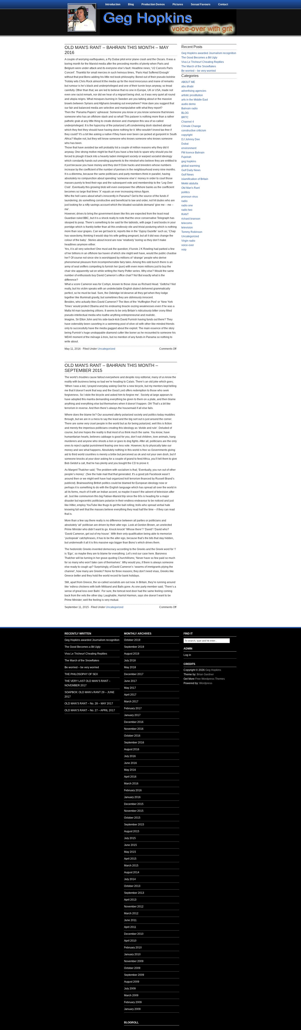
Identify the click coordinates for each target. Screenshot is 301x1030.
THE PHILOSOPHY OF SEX (81, 674)
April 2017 (130, 694)
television (187, 227)
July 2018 (130, 660)
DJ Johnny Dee (190, 139)
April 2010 (130, 940)
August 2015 (131, 831)
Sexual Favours (200, 4)
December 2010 (133, 933)
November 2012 (133, 906)
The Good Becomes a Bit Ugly (199, 57)
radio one (187, 205)
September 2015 (134, 824)
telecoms (186, 223)
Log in (187, 655)
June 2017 (130, 681)
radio (184, 201)
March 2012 (131, 913)
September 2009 (134, 974)
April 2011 (130, 927)
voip (183, 249)
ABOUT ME (188, 82)
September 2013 (134, 892)
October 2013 (132, 886)
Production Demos (153, 4)
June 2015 (130, 845)
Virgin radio (188, 240)
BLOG (185, 112)
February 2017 (133, 708)
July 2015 (130, 838)
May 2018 (130, 667)
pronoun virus (189, 196)
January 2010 (132, 954)
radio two (186, 209)
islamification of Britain (194, 179)
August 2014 (131, 872)
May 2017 (130, 687)
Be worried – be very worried (198, 70)
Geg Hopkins (213, 670)
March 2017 (131, 701)
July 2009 (130, 988)
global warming (190, 165)
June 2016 (130, 763)
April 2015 (130, 858)
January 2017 (132, 715)
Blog (131, 4)
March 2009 (131, 995)
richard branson (190, 218)
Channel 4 (187, 121)
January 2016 (132, 797)
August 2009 (131, 981)
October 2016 (132, 735)
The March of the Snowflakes (198, 66)
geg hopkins (188, 161)
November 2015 (133, 810)
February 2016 (133, 790)
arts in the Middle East (194, 99)
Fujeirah (186, 157)
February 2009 (133, 1002)
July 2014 (130, 879)
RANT (185, 214)
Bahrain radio (189, 108)
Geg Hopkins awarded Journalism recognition (208, 53)
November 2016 (133, 728)
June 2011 (130, 920)
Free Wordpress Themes (210, 678)
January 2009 (132, 1009)
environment (188, 148)
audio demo (188, 104)
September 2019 (134, 646)
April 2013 (130, 899)
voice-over (187, 245)
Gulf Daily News (191, 170)
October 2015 (132, 817)
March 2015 (131, 865)
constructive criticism (193, 130)
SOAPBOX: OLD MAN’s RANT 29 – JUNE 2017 (89, 694)
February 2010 (133, 947)
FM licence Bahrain (192, 152)
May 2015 (130, 851)
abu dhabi (187, 86)
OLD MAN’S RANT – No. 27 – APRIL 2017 (90, 710)
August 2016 (131, 749)
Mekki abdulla (189, 183)
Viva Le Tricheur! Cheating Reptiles (202, 61)
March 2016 (131, 783)
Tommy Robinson (191, 231)
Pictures (178, 4)
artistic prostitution (192, 95)
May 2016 (130, 769)
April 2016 (130, 776)
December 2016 (133, 722)
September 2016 (134, 742)
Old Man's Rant (190, 187)
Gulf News (187, 174)
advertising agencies (193, 90)
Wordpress (205, 683)
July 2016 (130, 756)
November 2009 (133, 961)
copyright (186, 134)
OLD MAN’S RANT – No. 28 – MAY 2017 (89, 703)
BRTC (185, 117)
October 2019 (132, 640)
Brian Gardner (205, 674)
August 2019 (131, 653)
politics (185, 192)
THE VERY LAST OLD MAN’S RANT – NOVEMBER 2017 (87, 683)
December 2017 (133, 674)
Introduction (112, 4)
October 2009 (132, 968)
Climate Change (191, 126)
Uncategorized (106, 348)
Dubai (185, 143)
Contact (223, 4)
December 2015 (133, 804)
